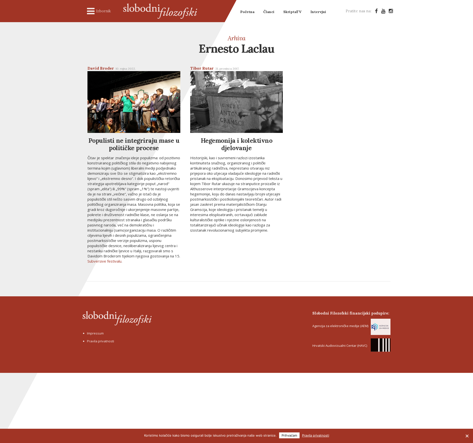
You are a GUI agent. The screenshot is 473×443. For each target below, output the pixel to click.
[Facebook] (376, 11)
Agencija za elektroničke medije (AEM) (340, 326)
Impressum (95, 333)
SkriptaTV (292, 12)
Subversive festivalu (104, 261)
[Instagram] (391, 11)
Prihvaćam (289, 435)
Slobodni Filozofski (160, 11)
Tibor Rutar (202, 68)
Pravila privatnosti (100, 341)
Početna (247, 12)
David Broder (100, 68)
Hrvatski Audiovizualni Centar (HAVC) (339, 345)
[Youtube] (383, 11)
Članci (268, 12)
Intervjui (318, 12)
